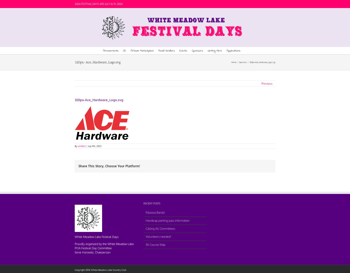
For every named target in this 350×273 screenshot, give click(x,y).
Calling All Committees (160, 228)
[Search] (246, 50)
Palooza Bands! (155, 212)
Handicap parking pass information (168, 220)
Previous (266, 83)
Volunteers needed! (158, 236)
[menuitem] (113, 50)
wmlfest (81, 146)
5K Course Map (155, 245)
